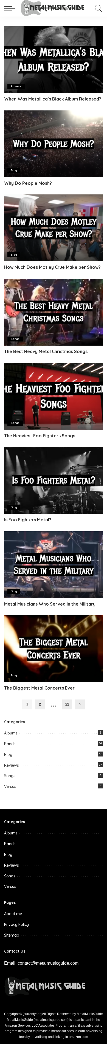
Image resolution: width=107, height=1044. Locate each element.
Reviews (11, 765)
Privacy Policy (16, 924)
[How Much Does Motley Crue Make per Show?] (53, 227)
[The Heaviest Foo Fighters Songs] (53, 396)
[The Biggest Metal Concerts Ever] (53, 648)
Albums (16, 86)
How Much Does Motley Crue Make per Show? (52, 267)
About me (13, 913)
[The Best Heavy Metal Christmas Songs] (53, 312)
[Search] (97, 8)
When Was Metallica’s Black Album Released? (52, 99)
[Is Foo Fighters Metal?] (53, 480)
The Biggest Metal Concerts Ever (39, 688)
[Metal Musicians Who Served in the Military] (53, 564)
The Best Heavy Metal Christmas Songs (46, 351)
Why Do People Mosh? (28, 183)
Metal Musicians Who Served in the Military (49, 604)
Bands (10, 743)
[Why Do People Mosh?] (53, 143)
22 (67, 704)
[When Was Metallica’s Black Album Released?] (53, 59)
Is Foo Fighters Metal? (27, 519)
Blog (14, 170)
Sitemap (11, 935)
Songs (15, 338)
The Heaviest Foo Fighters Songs (39, 435)
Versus (10, 786)
